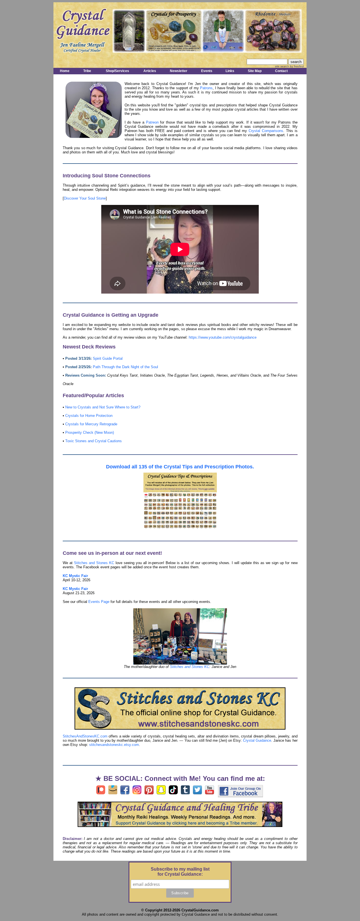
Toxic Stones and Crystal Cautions (93, 441)
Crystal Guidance (257, 740)
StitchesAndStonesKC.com (85, 736)
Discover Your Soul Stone (85, 198)
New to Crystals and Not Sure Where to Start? (102, 407)
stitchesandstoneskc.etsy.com (114, 745)
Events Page (98, 602)
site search (282, 66)
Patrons (206, 88)
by (296, 66)
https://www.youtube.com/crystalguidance (222, 337)
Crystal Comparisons (266, 131)
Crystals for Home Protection (88, 415)
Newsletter (178, 71)
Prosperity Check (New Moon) (89, 432)
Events (206, 71)
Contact (281, 71)
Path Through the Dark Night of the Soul (125, 367)
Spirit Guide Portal (108, 358)
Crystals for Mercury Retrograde (91, 424)
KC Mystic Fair (75, 576)
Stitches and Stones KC (94, 563)
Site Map (255, 71)
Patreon (152, 122)
